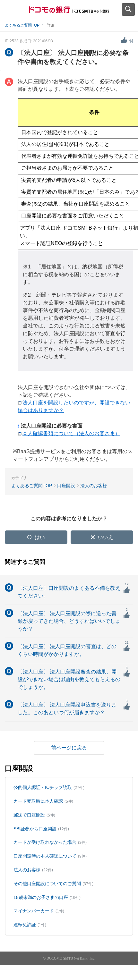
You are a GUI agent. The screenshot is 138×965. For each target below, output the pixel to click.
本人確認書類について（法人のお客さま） (71, 433)
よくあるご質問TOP (22, 25)
